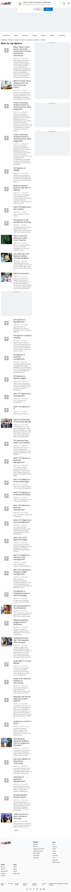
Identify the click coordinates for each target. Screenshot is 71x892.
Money (15, 869)
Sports (52, 35)
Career (15, 871)
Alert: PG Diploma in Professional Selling (21, 493)
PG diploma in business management (19, 357)
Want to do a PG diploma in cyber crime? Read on (20, 238)
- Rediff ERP (36, 857)
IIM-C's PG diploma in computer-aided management (22, 572)
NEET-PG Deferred (21, 274)
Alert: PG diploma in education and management (21, 557)
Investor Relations (34, 884)
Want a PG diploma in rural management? (22, 521)
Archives (43, 40)
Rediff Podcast (56, 862)
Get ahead (62, 35)
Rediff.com (55, 883)
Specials (36, 40)
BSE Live (3, 866)
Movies (43, 35)
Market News (4, 871)
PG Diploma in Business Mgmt (19, 377)
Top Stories (6, 35)
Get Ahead (55, 855)
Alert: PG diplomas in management (22, 395)
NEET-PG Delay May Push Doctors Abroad (22, 421)
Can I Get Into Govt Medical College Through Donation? (21, 256)
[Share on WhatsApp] (27, 889)
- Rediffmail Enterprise (38, 849)
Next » (16, 830)
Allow (48, 9)
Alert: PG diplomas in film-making (22, 208)
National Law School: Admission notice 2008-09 (22, 699)
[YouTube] (40, 889)
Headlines (4, 40)
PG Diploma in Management (19, 321)
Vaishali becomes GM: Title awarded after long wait (21, 640)
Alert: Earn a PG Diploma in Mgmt (20, 539)
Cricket (34, 35)
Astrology (54, 860)
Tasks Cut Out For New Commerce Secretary (20, 816)
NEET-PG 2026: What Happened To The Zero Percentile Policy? (22, 84)
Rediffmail (35, 844)
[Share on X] (30, 889)
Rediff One (35, 846)
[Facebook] (34, 889)
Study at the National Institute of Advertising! (22, 681)
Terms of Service (25, 884)
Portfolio (3, 875)
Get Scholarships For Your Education (22, 607)
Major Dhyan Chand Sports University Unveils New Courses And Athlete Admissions (22, 51)
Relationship (16, 873)
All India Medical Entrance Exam (20, 796)
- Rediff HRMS (36, 853)
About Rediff (2, 884)
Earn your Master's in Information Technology (22, 761)
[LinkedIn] (44, 889)
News (16, 35)
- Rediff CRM (36, 855)
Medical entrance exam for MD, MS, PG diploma (22, 188)
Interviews (30, 40)
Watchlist (3, 873)
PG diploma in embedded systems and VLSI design (21, 593)
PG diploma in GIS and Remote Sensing (22, 221)
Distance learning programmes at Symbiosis (20, 622)
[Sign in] (68, 3)
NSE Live (3, 869)
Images (16, 40)
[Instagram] (37, 889)
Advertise (10, 883)
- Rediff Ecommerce (38, 851)
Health (15, 866)
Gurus (53, 857)
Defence (10, 40)
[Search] (64, 3)
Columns (23, 40)
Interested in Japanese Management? (19, 779)
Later (38, 9)
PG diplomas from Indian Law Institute (21, 442)
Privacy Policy (17, 884)
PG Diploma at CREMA (19, 169)
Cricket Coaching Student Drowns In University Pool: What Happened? (22, 106)
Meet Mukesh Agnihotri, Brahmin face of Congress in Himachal (21, 742)
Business (25, 35)
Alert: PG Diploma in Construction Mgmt (21, 480)
